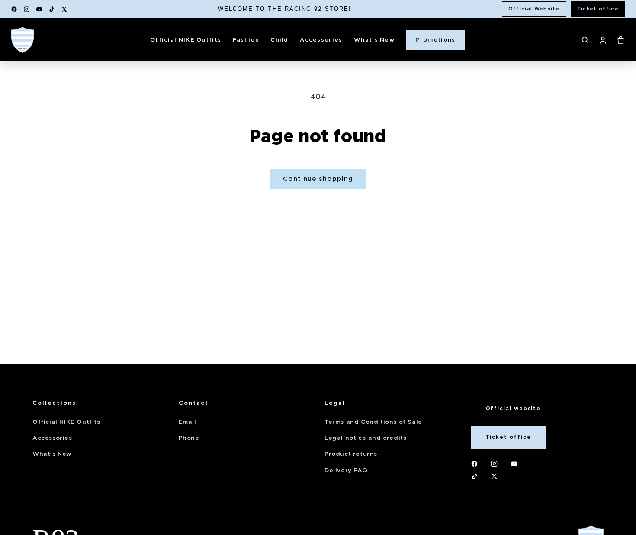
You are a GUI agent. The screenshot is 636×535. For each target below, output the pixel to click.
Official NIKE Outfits (185, 39)
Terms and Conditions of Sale (373, 422)
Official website (513, 409)
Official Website (534, 8)
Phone (189, 438)
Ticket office (598, 8)
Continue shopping (318, 178)
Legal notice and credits (365, 438)
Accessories (321, 39)
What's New (374, 39)
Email (187, 422)
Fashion (246, 39)
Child (279, 39)
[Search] (585, 40)
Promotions (435, 39)
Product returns (350, 454)
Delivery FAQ (345, 470)
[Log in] (602, 40)
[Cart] (620, 40)
